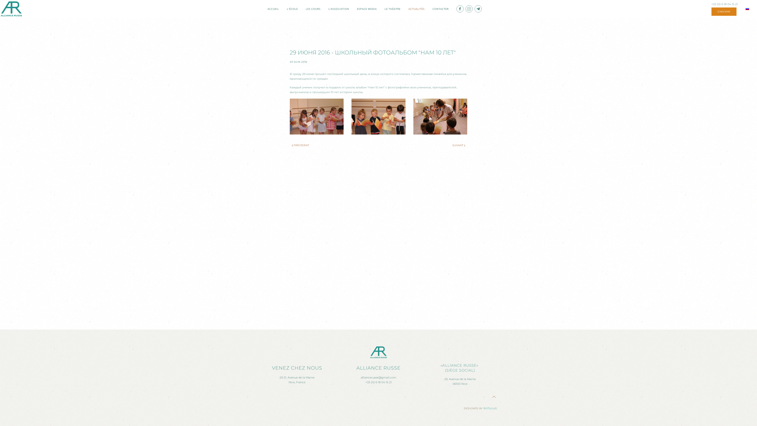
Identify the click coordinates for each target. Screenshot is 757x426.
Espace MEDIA (367, 9)
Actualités (416, 9)
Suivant (457, 145)
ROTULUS (490, 408)
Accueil (273, 9)
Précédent (301, 145)
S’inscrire (724, 11)
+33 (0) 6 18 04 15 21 (724, 4)
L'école (292, 9)
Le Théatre (393, 9)
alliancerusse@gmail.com (378, 377)
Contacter (441, 9)
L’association (338, 9)
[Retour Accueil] (11, 9)
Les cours (313, 9)
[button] (317, 117)
